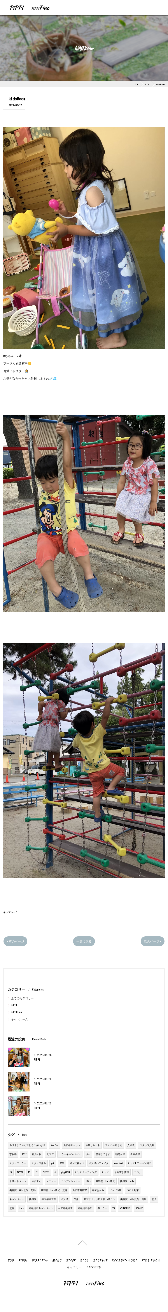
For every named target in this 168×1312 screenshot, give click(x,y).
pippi (88, 1154)
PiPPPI (20, 1172)
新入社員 (36, 1154)
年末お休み (98, 1190)
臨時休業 (120, 1154)
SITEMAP (93, 1267)
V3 (113, 1208)
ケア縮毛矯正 (65, 1208)
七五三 (50, 1154)
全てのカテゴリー (22, 998)
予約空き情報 (121, 1172)
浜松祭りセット (71, 1145)
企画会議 (135, 1154)
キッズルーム (10, 912)
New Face (54, 1145)
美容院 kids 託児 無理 (133, 1199)
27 (36, 1172)
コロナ (137, 1172)
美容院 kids (127, 1181)
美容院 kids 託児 (105, 1181)
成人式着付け (77, 1163)
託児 (154, 1199)
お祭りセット (93, 1145)
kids (21, 1208)
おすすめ (36, 1181)
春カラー (102, 1208)
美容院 (32, 1199)
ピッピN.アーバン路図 (139, 1163)
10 (29, 1172)
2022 (24, 1154)
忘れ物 (13, 1154)
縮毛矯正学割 (85, 1208)
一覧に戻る (84, 941)
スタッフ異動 (147, 1145)
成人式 (64, 1199)
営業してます (103, 1154)
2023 (62, 1163)
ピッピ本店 (115, 1190)
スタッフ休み (39, 1163)
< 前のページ (15, 941)
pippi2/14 (65, 1172)
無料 (11, 1208)
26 (10, 1172)
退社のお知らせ (113, 1145)
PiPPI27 (46, 1172)
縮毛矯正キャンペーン (41, 1208)
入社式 (131, 1145)
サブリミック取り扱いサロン (99, 1199)
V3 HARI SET (125, 1208)
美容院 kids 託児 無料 (22, 1190)
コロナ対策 (133, 1190)
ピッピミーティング (86, 1172)
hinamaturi (118, 1163)
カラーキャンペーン (70, 1154)
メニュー (51, 1181)
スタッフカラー (17, 1163)
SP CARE (139, 1208)
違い (88, 1181)
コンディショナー (70, 1181)
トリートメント (17, 1181)
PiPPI (14, 1005)
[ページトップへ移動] (82, 1242)
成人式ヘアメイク (98, 1163)
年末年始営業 (49, 1199)
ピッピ (105, 1172)
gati (52, 1163)
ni (55, 1172)
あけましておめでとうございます (27, 1145)
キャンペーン (16, 1199)
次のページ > (152, 941)
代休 (76, 1199)
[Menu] (158, 8)
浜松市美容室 (79, 1190)
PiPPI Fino (16, 1012)
